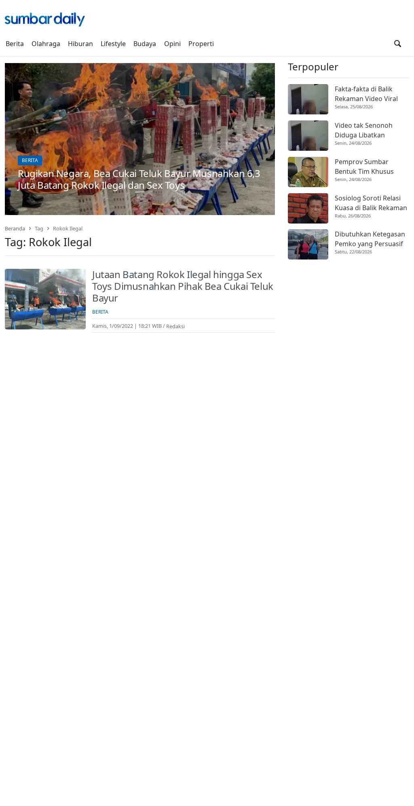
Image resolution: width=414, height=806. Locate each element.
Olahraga (46, 43)
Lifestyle (113, 43)
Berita (15, 43)
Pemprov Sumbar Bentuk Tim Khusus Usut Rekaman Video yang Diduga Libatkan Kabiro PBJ (368, 166)
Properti (201, 43)
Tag (39, 228)
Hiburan (80, 43)
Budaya (144, 43)
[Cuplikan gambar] (308, 99)
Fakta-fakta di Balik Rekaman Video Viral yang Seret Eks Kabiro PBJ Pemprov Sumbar (368, 93)
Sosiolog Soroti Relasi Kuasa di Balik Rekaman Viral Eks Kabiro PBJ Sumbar (371, 203)
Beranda (15, 228)
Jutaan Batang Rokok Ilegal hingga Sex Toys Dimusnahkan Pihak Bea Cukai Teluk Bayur (182, 286)
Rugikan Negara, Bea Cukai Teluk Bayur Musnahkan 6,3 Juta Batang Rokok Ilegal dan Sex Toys (139, 179)
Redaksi (175, 325)
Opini (172, 43)
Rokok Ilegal (67, 228)
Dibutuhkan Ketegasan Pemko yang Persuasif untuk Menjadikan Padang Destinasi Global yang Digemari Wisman (370, 239)
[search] (397, 43)
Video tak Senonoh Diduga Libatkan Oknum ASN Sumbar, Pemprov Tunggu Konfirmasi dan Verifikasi (366, 130)
